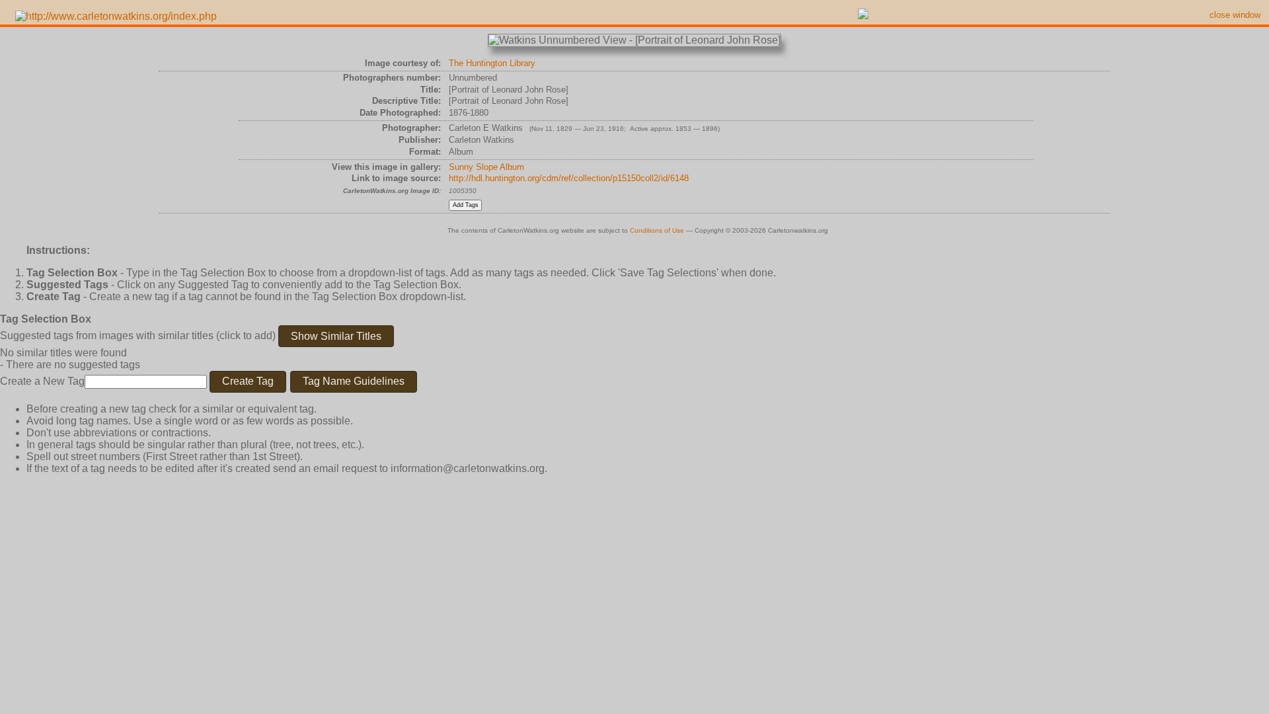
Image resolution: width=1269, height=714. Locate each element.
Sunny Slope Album (486, 167)
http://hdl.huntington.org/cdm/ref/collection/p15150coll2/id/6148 (569, 178)
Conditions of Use (657, 230)
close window (1235, 15)
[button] (336, 336)
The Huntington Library (492, 63)
